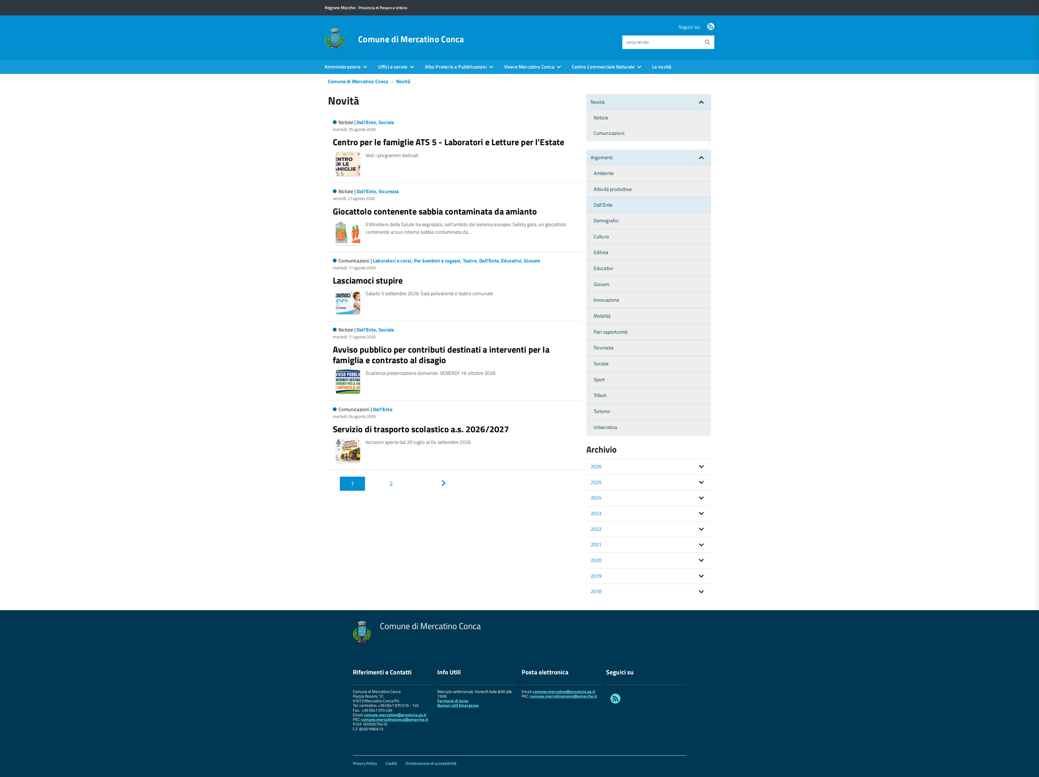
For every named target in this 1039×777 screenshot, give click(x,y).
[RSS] (710, 27)
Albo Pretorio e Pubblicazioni (456, 66)
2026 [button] (596, 466)
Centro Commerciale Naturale (603, 66)
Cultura (601, 236)
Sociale (601, 363)
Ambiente (604, 173)
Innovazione (606, 300)
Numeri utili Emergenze (458, 705)
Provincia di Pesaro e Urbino (383, 8)
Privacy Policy (365, 763)
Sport (599, 379)
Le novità (662, 66)
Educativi (603, 268)
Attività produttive (613, 189)
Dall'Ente (603, 205)
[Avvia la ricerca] (707, 42)
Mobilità (602, 316)
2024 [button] (596, 497)
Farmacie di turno (452, 701)
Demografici (606, 220)
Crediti (391, 763)
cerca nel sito (637, 42)
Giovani (601, 284)
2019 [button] (596, 576)
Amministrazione (343, 66)
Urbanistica (605, 427)
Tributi (600, 395)
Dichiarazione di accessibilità (431, 763)
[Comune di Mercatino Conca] (335, 38)
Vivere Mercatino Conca (529, 66)
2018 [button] (596, 591)
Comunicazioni (609, 133)
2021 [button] (596, 544)
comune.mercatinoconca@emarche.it (394, 719)
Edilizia (601, 252)
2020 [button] (596, 560)
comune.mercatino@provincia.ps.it (395, 715)
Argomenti (602, 157)
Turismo (602, 411)
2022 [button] (596, 529)
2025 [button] (596, 482)
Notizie (601, 117)
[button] (701, 102)
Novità (403, 81)
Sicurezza (604, 347)
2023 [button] (596, 513)
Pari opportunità (611, 332)
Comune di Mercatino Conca (411, 39)
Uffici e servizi (392, 66)
